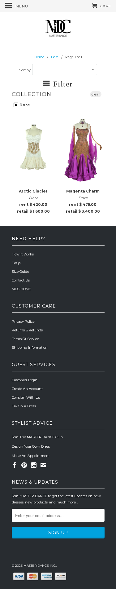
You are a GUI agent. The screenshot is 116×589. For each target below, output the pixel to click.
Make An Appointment (31, 456)
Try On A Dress (24, 406)
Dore (24, 105)
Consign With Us (26, 397)
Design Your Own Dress (31, 446)
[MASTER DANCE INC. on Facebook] (14, 465)
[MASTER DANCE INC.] (58, 28)
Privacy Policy (23, 321)
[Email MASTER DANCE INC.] (43, 465)
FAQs (16, 263)
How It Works (23, 254)
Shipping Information (30, 347)
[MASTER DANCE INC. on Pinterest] (24, 465)
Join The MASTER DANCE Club (37, 437)
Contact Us (21, 280)
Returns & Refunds (27, 330)
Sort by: (25, 70)
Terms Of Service (25, 339)
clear (96, 94)
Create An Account (27, 389)
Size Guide (20, 271)
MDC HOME (21, 289)
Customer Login (24, 380)
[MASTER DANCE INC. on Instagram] (34, 465)
